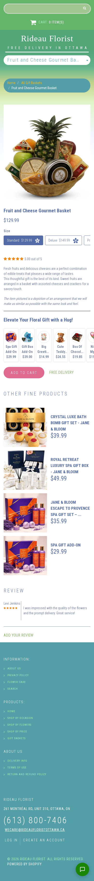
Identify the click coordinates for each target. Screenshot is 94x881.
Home (11, 83)
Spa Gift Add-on (66, 545)
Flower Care (16, 682)
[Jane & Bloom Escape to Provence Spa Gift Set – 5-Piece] (25, 512)
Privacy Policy (18, 675)
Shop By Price (17, 731)
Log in (11, 840)
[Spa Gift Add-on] (25, 555)
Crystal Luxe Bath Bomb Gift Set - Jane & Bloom (70, 422)
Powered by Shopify (24, 864)
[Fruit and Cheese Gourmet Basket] (47, 107)
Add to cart (24, 373)
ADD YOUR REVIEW (18, 635)
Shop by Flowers (19, 724)
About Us (14, 668)
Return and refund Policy (26, 774)
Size (7, 231)
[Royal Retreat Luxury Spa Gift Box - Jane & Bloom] (25, 470)
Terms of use (17, 767)
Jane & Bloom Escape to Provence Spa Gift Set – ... (70, 508)
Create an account (44, 840)
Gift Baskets (16, 738)
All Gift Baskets (31, 83)
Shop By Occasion (20, 718)
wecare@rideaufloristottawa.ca (35, 830)
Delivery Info (17, 760)
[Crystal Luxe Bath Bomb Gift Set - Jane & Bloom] (25, 427)
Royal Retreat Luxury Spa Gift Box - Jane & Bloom (70, 465)
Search (12, 688)
